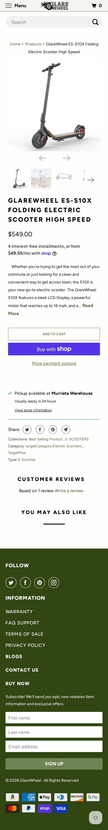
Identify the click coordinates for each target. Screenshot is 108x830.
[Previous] (42, 157)
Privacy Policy (25, 645)
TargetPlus (17, 453)
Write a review (69, 490)
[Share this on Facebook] (39, 429)
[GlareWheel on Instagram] (55, 582)
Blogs (13, 656)
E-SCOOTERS (77, 439)
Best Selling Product (46, 439)
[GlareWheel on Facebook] (26, 582)
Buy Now (17, 683)
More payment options (54, 363)
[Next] (66, 157)
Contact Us (22, 670)
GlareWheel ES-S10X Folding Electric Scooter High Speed (50, 210)
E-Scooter (26, 459)
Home (15, 44)
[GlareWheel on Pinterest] (41, 582)
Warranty (19, 611)
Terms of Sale (24, 634)
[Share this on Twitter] (26, 429)
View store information (33, 410)
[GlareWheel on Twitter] (12, 582)
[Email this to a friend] (65, 429)
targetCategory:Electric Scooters (54, 446)
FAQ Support (22, 623)
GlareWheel (31, 780)
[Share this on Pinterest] (52, 429)
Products (33, 44)
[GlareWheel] (54, 5)
